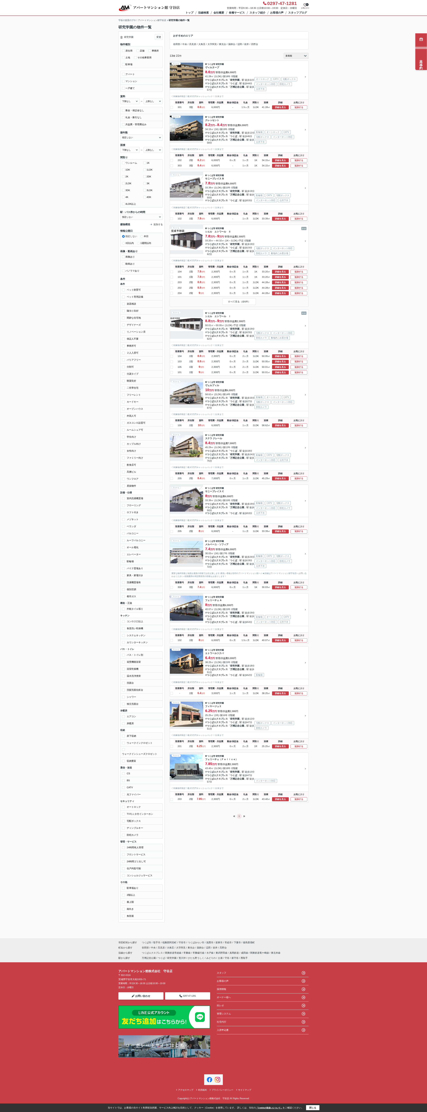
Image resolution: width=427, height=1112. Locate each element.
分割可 (130, 366)
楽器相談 (131, 303)
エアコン (131, 716)
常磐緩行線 (199, 952)
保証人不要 (132, 338)
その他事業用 (144, 57)
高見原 (192, 44)
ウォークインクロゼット (139, 743)
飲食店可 (131, 464)
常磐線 (187, 952)
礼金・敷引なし (133, 117)
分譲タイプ (132, 373)
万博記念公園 (237, 87)
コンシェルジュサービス (139, 875)
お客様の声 (277, 12)
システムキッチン (136, 635)
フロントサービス (136, 854)
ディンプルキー (135, 828)
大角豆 (201, 44)
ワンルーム (131, 163)
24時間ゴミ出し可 (136, 861)
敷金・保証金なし (134, 110)
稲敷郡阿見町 (169, 942)
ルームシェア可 (135, 429)
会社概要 (219, 12)
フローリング (134, 505)
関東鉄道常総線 (173, 952)
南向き (130, 909)
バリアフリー (134, 359)
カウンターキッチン (137, 642)
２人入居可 (132, 352)
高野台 (254, 44)
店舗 (142, 50)
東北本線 (275, 952)
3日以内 (129, 243)
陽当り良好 (132, 310)
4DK (149, 197)
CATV (130, 787)
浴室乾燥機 (132, 669)
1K (148, 163)
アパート (130, 74)
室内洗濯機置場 (135, 498)
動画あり (130, 263)
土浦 (220, 958)
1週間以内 (145, 243)
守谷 (227, 958)
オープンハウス (135, 408)
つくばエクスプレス (217, 80)
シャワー (131, 697)
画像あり (130, 256)
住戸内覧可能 (134, 868)
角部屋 (130, 916)
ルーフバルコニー (136, 540)
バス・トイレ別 (135, 655)
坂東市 (219, 942)
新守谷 (235, 958)
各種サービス (237, 12)
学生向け (131, 436)
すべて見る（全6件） (239, 301)
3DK (127, 190)
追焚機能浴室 (134, 662)
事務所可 (131, 345)
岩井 (246, 44)
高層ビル (131, 471)
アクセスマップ (185, 1090)
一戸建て (130, 88)
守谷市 (182, 942)
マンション (131, 81)
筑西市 (209, 942)
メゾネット (132, 519)
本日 (146, 236)
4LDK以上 (130, 204)
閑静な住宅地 (134, 317)
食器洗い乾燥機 (135, 628)
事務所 (155, 50)
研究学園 (220, 64)
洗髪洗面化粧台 (135, 690)
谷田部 (176, 44)
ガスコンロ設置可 (136, 422)
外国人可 (131, 415)
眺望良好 (131, 380)
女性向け (131, 450)
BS (128, 780)
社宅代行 (221, 1021)
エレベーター (134, 554)
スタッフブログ (297, 12)
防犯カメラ (132, 835)
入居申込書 (223, 1030)
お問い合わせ (142, 995)
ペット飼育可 (134, 289)
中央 (184, 44)
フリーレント (134, 394)
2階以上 (131, 895)
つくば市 (211, 64)
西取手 (244, 958)
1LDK (149, 169)
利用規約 (202, 1090)
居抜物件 (131, 485)
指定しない (131, 236)
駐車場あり (132, 888)
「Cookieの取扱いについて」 (269, 1108)
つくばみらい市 (196, 942)
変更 (158, 37)
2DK (149, 176)
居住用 (128, 50)
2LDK (128, 183)
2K (126, 176)
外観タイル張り (135, 609)
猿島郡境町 (249, 942)
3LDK (149, 190)
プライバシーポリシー (222, 1090)
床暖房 (130, 723)
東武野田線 (222, 952)
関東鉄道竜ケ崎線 (260, 952)
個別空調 (131, 589)
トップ (189, 12)
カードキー (132, 401)
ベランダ (131, 526)
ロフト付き (132, 512)
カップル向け (134, 443)
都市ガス (131, 596)
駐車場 (128, 64)
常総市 (228, 942)
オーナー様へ (224, 997)
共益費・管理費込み (135, 124)
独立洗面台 (132, 704)
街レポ (220, 1005)
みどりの (211, 958)
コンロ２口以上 (135, 621)
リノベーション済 (136, 331)
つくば (233, 83)
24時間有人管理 (135, 847)
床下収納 (131, 736)
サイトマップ (244, 1090)
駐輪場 (130, 561)
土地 (127, 57)
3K (148, 183)
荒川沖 (182, 958)
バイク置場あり (135, 568)
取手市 (156, 942)
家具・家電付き (135, 575)
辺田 (239, 44)
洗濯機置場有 (134, 582)
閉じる (312, 1107)
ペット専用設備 (135, 296)
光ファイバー (134, 794)
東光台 (222, 44)
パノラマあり (132, 270)
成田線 (245, 952)
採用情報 (221, 989)
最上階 (130, 902)
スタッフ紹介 (258, 12)
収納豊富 (131, 761)
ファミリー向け (135, 457)
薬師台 (231, 44)
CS (128, 773)
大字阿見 (212, 44)
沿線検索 (203, 12)
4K (126, 197)
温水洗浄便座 (134, 676)
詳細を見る (280, 107)
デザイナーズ (134, 324)
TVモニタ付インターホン (140, 814)
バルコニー (132, 533)
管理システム (224, 1013)
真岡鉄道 (235, 952)
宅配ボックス (134, 821)
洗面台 (130, 683)
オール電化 (132, 547)
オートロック (134, 807)
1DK (127, 169)
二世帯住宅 (132, 387)
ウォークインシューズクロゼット (139, 754)
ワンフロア (132, 478)
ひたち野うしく (196, 958)
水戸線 (210, 952)
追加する (299, 107)
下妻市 (237, 942)
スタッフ (221, 972)
